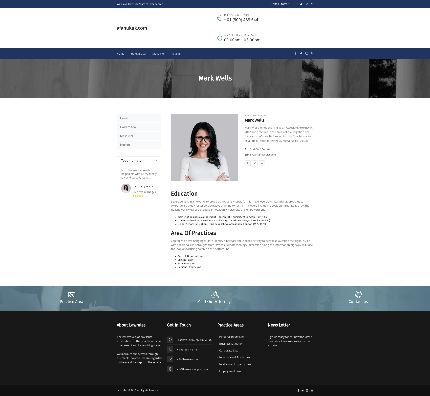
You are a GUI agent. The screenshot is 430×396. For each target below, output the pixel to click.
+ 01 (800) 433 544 (241, 19)
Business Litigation (231, 343)
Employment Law (230, 371)
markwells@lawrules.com (261, 154)
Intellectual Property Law (235, 364)
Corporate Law (228, 350)
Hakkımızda (128, 127)
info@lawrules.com (188, 359)
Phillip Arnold (135, 187)
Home (124, 118)
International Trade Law (234, 357)
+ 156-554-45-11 (187, 349)
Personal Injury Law (231, 337)
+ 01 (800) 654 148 (258, 149)
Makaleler (126, 136)
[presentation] (154, 160)
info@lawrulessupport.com (192, 369)
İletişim (125, 145)
